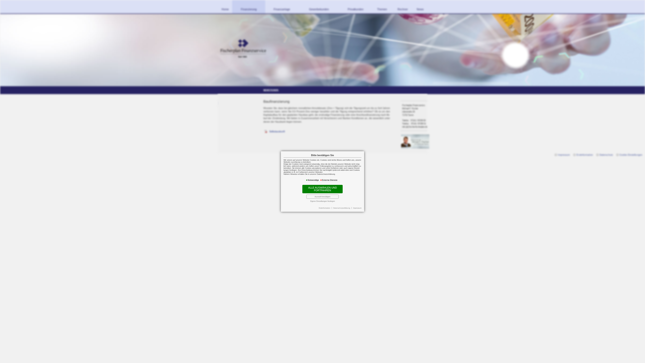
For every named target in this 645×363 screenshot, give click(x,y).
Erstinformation (324, 208)
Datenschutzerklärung (341, 208)
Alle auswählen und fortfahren (322, 189)
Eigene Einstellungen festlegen (322, 201)
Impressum (357, 208)
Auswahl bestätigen (322, 197)
